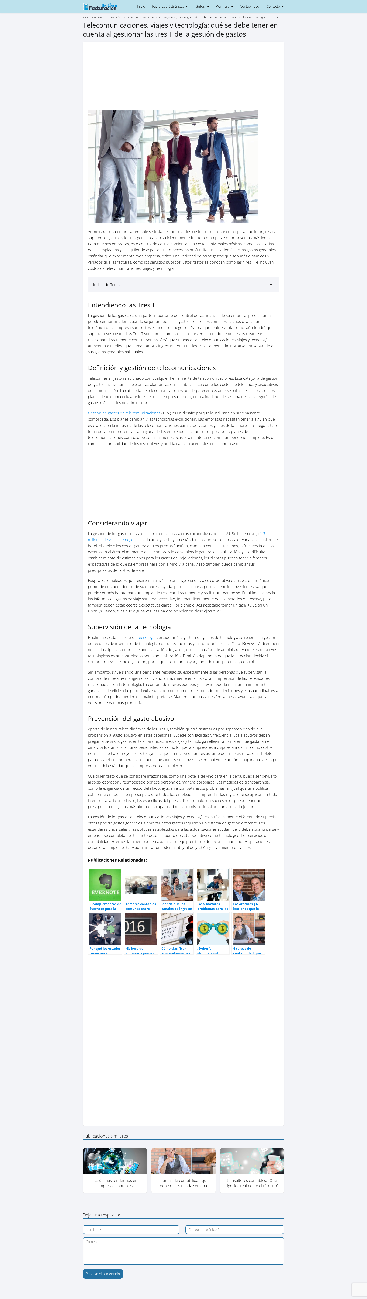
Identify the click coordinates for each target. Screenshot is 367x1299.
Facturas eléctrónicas (168, 6)
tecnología (147, 637)
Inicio (141, 6)
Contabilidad (249, 6)
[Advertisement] (183, 78)
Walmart (222, 6)
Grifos (200, 6)
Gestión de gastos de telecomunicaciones (124, 413)
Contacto (273, 6)
